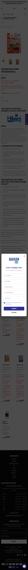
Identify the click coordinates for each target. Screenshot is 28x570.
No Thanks (14, 312)
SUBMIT (14, 308)
